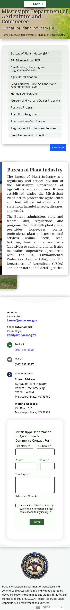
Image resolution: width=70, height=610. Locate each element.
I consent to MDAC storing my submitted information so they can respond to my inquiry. (36, 509)
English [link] (45, 607)
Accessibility (58, 147)
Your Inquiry (23, 474)
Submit (37, 522)
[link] (24, 350)
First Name (22, 446)
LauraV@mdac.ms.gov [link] (22, 320)
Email (19, 460)
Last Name (44, 446)
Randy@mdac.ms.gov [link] (21, 335)
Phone (44, 460)
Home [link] (5, 34)
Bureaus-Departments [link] (23, 34)
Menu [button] (38, 4)
